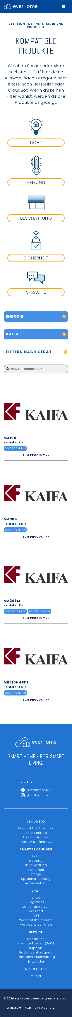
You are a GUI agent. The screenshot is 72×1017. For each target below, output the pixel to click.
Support (36, 948)
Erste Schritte (36, 833)
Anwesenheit (36, 883)
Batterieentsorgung (36, 952)
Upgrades (36, 902)
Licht (36, 856)
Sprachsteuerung (36, 879)
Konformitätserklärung (36, 957)
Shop (36, 897)
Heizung (36, 861)
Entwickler (36, 961)
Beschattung (36, 865)
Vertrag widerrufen (36, 924)
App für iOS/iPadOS (36, 842)
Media (36, 976)
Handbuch (36, 939)
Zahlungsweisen (36, 907)
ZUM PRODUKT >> (36, 455)
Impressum (13, 1008)
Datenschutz (45, 1008)
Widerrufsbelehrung (36, 920)
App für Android (36, 837)
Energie (36, 874)
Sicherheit (36, 870)
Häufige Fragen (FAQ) (36, 943)
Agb (28, 1008)
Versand (36, 911)
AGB (36, 915)
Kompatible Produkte (36, 828)
